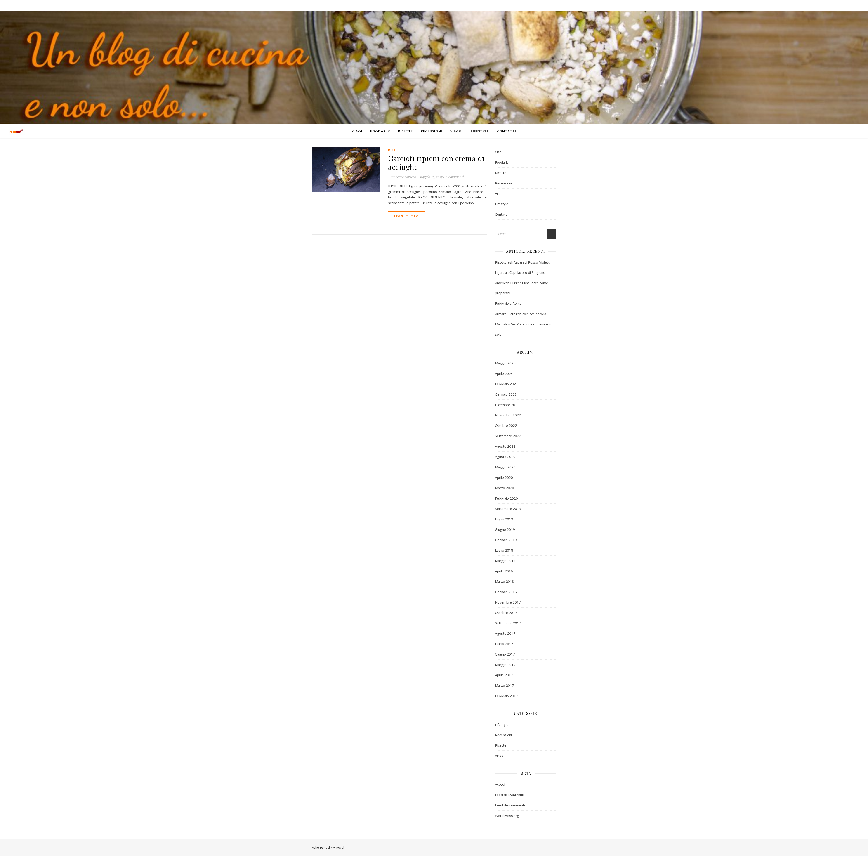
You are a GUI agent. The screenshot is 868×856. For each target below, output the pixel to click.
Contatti (506, 131)
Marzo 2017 (504, 685)
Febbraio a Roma (508, 303)
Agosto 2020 (505, 456)
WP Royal (337, 847)
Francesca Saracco (402, 177)
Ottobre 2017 (506, 612)
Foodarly (380, 131)
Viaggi (456, 131)
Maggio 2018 (505, 560)
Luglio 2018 (504, 550)
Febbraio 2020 (506, 498)
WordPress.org (507, 815)
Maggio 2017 (505, 664)
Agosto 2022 (505, 446)
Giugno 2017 (505, 654)
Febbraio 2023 (506, 384)
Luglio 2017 (504, 643)
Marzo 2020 (504, 488)
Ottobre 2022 (506, 425)
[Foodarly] (17, 131)
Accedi (500, 784)
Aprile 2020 (504, 477)
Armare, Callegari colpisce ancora (520, 313)
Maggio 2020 (505, 467)
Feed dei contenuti (509, 794)
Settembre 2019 (508, 508)
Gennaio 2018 (506, 592)
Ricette (405, 131)
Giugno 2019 (505, 529)
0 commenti (454, 177)
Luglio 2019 (504, 519)
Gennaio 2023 (506, 394)
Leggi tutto (406, 216)
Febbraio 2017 (506, 695)
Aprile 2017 (504, 675)
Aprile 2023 (504, 373)
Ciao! (357, 131)
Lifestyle (480, 131)
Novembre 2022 (508, 415)
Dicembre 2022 (507, 404)
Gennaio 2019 (506, 540)
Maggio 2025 (505, 363)
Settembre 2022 (508, 436)
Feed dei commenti (510, 805)
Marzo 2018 (504, 581)
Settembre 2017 (508, 623)
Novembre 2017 (508, 602)
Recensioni (431, 131)
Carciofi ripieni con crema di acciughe (436, 162)
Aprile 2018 (504, 571)
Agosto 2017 (505, 633)
